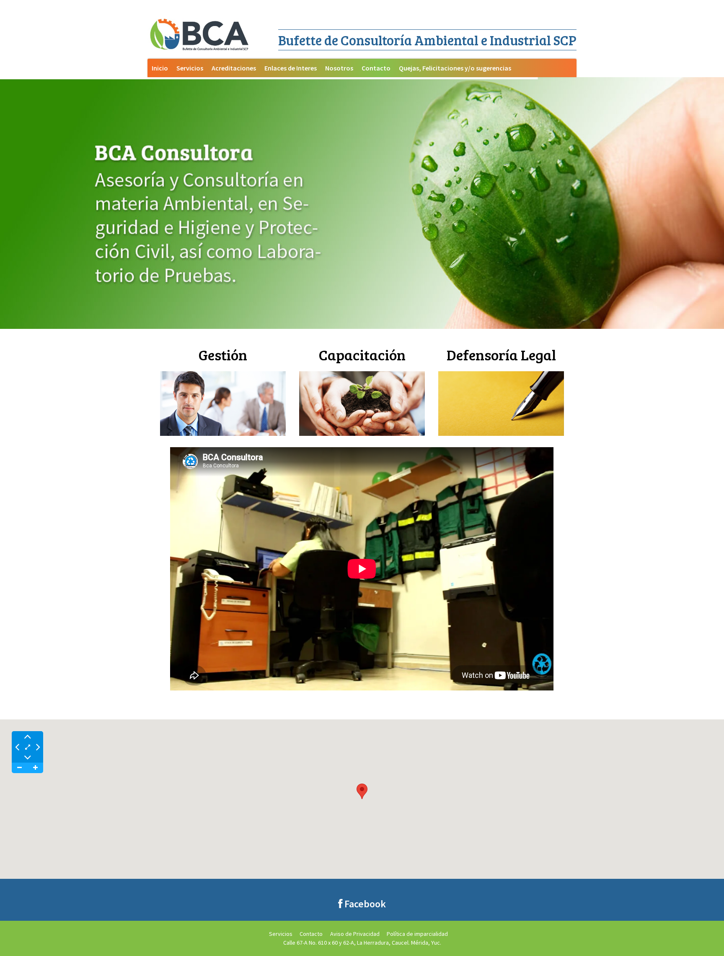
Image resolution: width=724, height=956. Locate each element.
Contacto (311, 934)
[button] (362, 791)
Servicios (280, 934)
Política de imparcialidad (417, 934)
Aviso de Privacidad (355, 934)
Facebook (364, 903)
